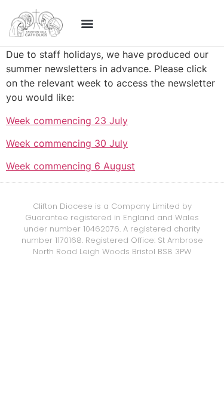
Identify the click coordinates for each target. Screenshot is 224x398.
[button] (87, 23)
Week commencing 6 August (70, 166)
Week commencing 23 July (67, 121)
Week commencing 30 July (67, 143)
